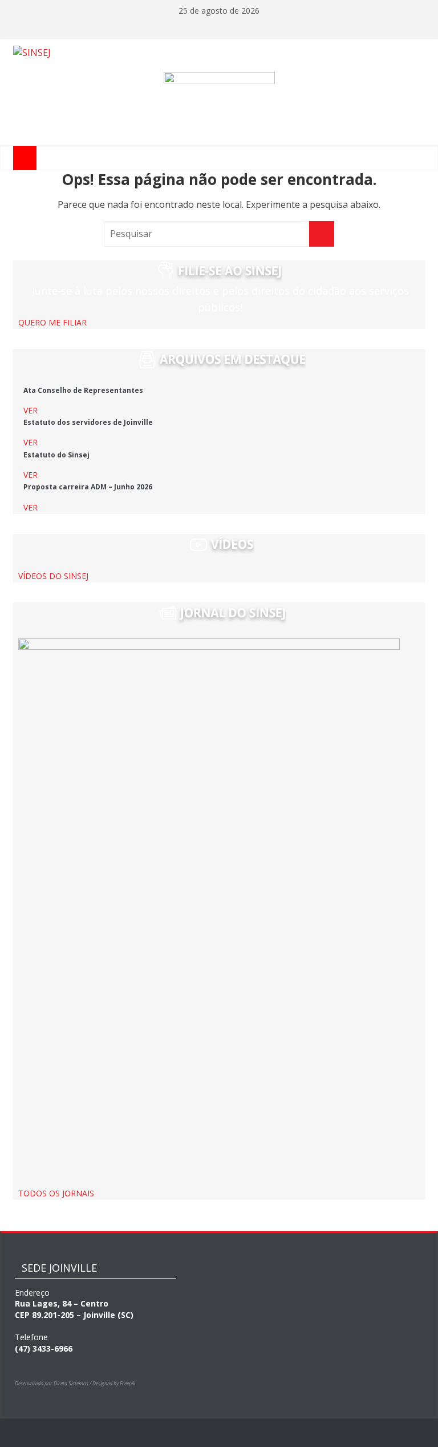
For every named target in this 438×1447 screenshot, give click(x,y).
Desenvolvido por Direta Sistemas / (53, 1383)
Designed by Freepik (113, 1383)
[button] (52, 322)
